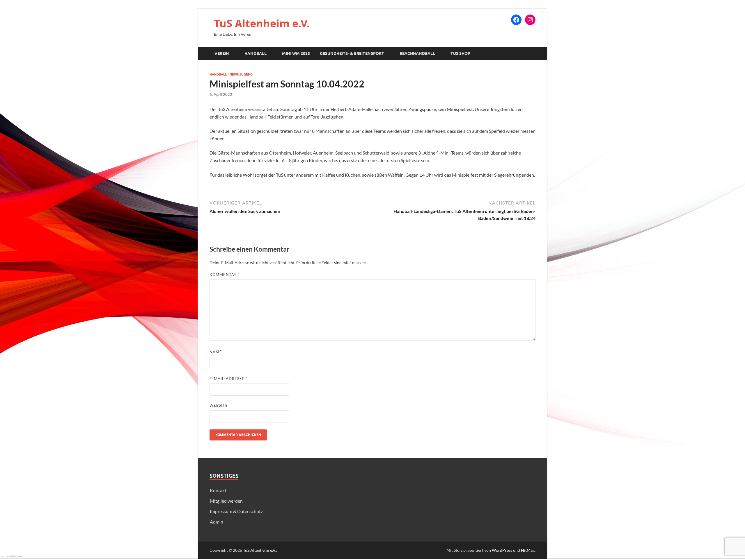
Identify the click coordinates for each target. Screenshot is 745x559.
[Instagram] (530, 20)
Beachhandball (417, 53)
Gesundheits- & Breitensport (352, 53)
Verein (221, 53)
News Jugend (241, 74)
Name (217, 352)
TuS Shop (460, 53)
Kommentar (225, 274)
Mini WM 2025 (296, 53)
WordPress (502, 550)
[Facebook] (516, 20)
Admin (216, 521)
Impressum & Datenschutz (236, 511)
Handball (255, 53)
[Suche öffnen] (532, 53)
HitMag (528, 550)
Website (219, 405)
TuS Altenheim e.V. (262, 23)
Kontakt (218, 490)
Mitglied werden (226, 501)
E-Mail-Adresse (228, 378)
